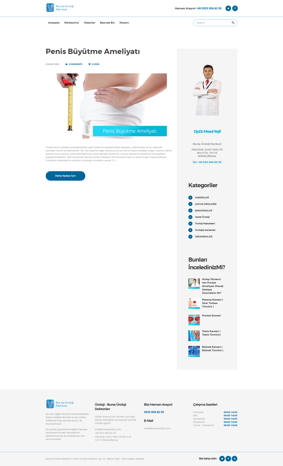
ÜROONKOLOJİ (203, 236)
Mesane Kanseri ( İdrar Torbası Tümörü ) (212, 303)
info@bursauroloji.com (108, 429)
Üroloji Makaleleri (205, 223)
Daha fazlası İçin (65, 175)
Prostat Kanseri (211, 315)
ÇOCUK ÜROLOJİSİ (205, 204)
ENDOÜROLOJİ (203, 210)
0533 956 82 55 (154, 412)
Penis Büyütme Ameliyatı (93, 51)
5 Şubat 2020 (52, 64)
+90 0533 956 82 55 (209, 8)
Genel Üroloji (202, 217)
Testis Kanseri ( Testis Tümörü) (211, 333)
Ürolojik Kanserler (205, 230)
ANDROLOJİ (202, 197)
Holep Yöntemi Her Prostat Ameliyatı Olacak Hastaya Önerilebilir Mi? (212, 286)
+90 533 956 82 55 (105, 432)
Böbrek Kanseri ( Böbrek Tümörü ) (212, 348)
